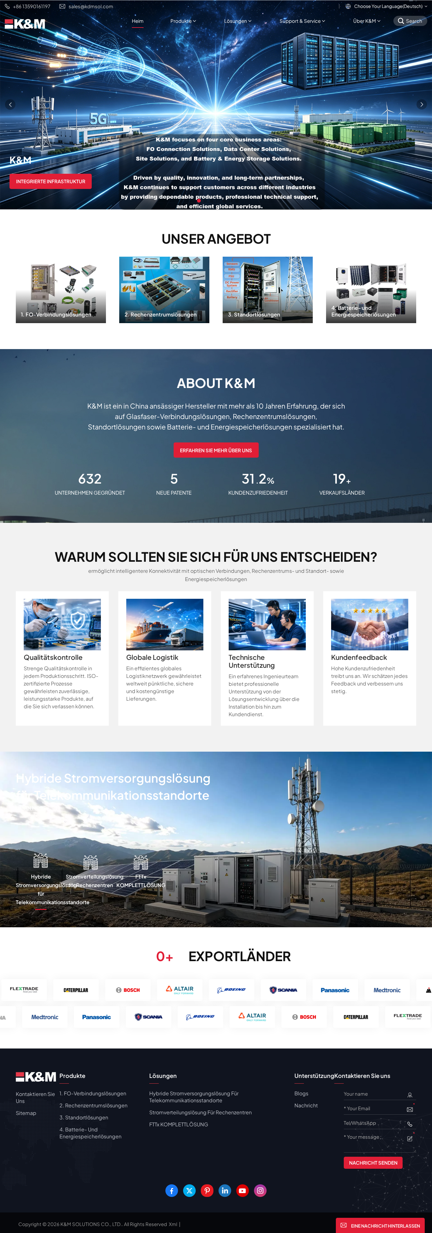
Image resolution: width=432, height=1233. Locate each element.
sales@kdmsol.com (91, 6)
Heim (138, 21)
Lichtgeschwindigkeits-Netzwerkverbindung (76, 181)
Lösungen (235, 21)
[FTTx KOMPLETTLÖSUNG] (216, 839)
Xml (173, 1224)
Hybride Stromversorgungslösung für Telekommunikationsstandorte (193, 1097)
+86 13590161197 (31, 6)
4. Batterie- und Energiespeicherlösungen (371, 288)
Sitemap (26, 1113)
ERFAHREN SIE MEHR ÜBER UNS (216, 450)
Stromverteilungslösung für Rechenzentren (200, 1112)
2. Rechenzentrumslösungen (164, 288)
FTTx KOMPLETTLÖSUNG (86, 777)
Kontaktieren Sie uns (35, 1097)
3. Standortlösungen (268, 288)
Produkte (181, 21)
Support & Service (300, 21)
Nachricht (306, 1105)
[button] (199, 201)
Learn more (173, 781)
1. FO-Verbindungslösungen (61, 288)
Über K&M (364, 21)
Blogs (301, 1093)
